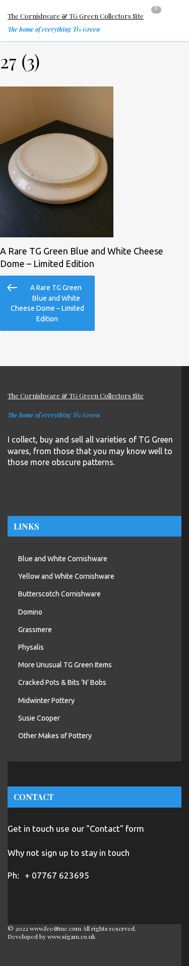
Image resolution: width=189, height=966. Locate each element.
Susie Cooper (39, 718)
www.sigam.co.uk (71, 936)
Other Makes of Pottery (55, 736)
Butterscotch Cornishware (59, 594)
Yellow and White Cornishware (66, 576)
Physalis (31, 647)
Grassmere (35, 630)
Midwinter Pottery (46, 700)
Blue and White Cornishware (62, 559)
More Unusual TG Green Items (65, 665)
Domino (30, 612)
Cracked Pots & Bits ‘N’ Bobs (62, 682)
